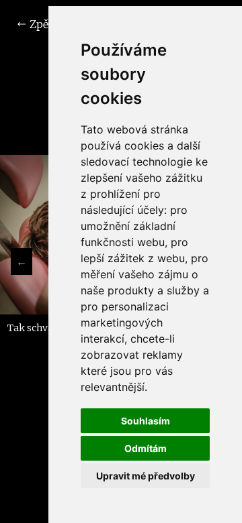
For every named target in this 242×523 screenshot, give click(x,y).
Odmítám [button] (145, 448)
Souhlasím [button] (145, 420)
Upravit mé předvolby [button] (145, 475)
